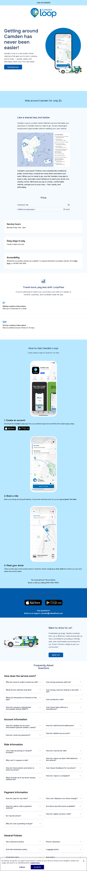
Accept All (37, 867)
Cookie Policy (35, 863)
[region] (43, 864)
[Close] (83, 861)
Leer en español (43, 2)
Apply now (56, 655)
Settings (22, 867)
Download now (13, 67)
